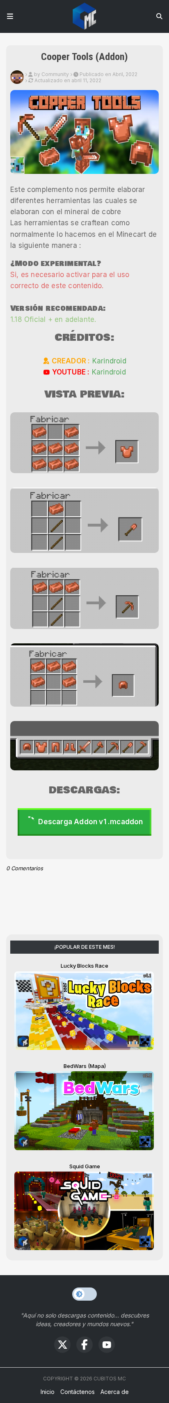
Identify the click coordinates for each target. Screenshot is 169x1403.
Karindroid (109, 361)
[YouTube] (106, 1344)
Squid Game (84, 1166)
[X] (62, 1344)
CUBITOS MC (110, 1378)
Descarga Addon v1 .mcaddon (90, 822)
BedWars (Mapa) (85, 1066)
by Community (51, 74)
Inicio (48, 1391)
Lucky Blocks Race (84, 965)
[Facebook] (84, 1344)
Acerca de (114, 1391)
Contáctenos (77, 1391)
